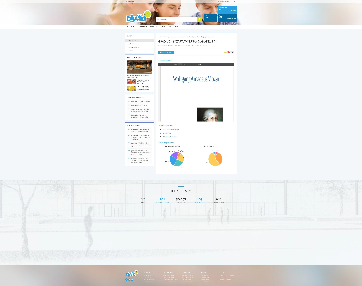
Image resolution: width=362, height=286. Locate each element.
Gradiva (133, 27)
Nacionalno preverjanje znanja (170, 279)
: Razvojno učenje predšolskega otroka (140, 110)
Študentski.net (130, 1)
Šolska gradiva (147, 275)
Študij (169, 27)
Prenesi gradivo (166, 52)
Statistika (130, 51)
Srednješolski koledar (187, 281)
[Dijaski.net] (138, 17)
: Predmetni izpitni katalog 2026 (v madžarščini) (140, 130)
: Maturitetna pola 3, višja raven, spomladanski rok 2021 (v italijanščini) (140, 160)
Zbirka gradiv (132, 40)
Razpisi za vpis (223, 283)
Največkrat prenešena (149, 283)
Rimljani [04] (167, 133)
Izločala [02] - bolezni (170, 137)
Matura (163, 27)
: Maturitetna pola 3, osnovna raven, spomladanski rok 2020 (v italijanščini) (141, 152)
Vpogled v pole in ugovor (207, 281)
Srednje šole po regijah (187, 277)
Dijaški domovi (185, 283)
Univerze (222, 277)
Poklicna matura (205, 279)
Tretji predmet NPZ (168, 281)
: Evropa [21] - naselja (140, 101)
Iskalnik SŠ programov (187, 275)
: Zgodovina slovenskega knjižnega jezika (139, 116)
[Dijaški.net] (132, 274)
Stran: (175, 64)
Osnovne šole (143, 27)
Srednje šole (153, 27)
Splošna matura (205, 275)
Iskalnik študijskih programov (227, 275)
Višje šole (222, 281)
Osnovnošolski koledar (168, 277)
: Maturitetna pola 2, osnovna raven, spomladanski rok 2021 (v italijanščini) (141, 145)
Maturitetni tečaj (205, 277)
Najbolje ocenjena (148, 281)
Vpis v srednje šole (186, 279)
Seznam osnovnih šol (168, 275)
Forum (176, 27)
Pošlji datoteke (132, 44)
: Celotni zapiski (139, 105)
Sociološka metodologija (171, 129)
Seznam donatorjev (133, 47)
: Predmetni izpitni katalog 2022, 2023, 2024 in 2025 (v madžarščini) (141, 137)
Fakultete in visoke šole (225, 279)
